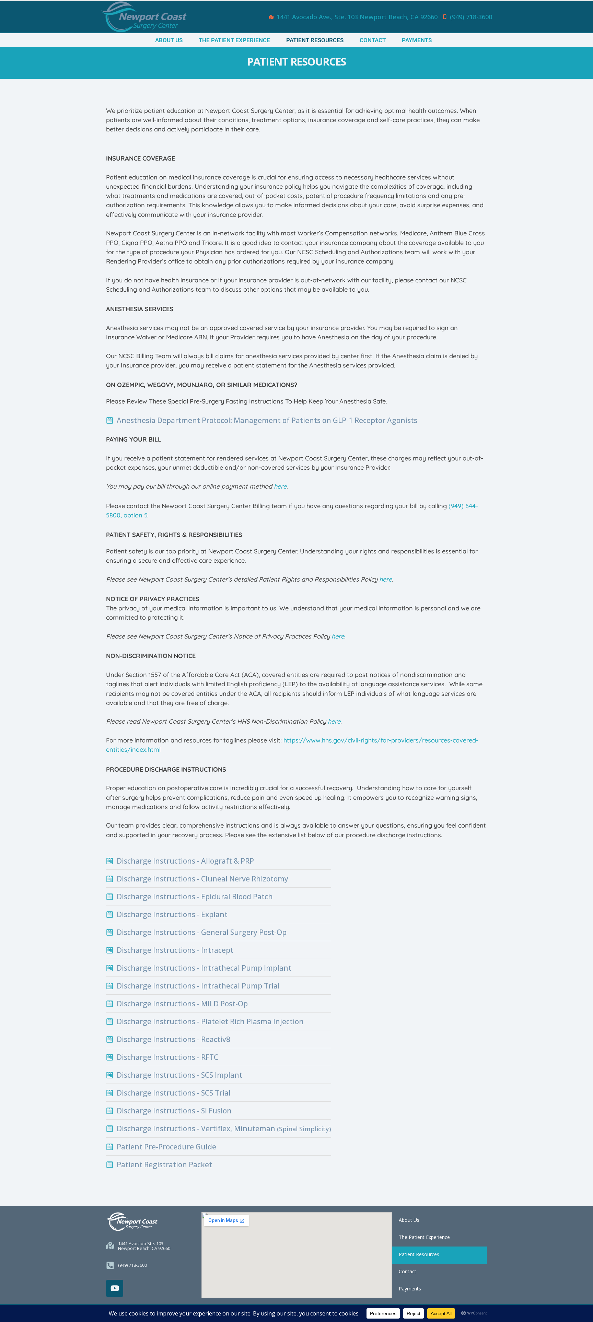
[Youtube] (114, 1288)
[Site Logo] (144, 17)
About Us (169, 40)
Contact (373, 40)
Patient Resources (315, 40)
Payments (417, 40)
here (280, 486)
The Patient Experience (234, 40)
